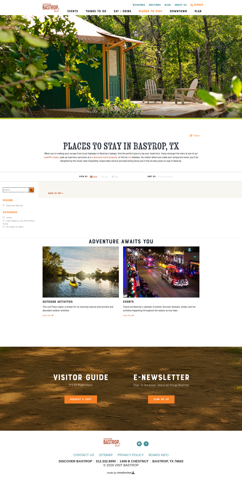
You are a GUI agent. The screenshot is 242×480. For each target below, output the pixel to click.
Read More (47, 316)
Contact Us (83, 455)
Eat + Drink (122, 11)
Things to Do (96, 11)
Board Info (159, 455)
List (105, 177)
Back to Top (55, 193)
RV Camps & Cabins (15, 227)
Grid (94, 177)
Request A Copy (81, 399)
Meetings (155, 5)
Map (115, 177)
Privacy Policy (130, 455)
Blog (168, 5)
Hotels (9, 218)
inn (129, 157)
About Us (181, 5)
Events (72, 11)
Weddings (138, 5)
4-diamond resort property (104, 157)
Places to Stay (150, 11)
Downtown (178, 11)
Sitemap (106, 455)
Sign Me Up (161, 399)
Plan (198, 11)
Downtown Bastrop (14, 206)
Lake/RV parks (51, 157)
